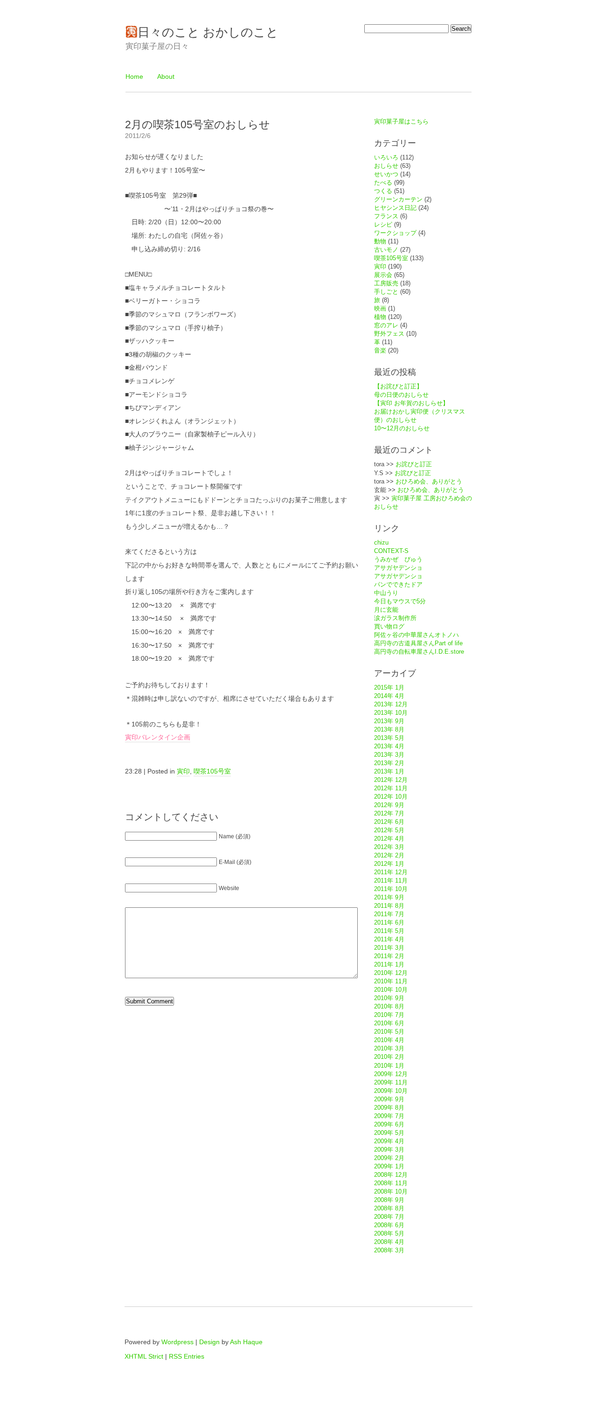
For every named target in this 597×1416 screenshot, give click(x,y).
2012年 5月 (389, 830)
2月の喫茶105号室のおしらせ (197, 124)
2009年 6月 (389, 1124)
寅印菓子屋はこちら (401, 121)
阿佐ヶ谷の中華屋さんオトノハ (416, 634)
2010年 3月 (389, 1048)
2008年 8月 (389, 1208)
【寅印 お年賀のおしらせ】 (411, 403)
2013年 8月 (389, 729)
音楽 (380, 350)
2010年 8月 (389, 1006)
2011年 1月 (389, 964)
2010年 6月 (389, 1023)
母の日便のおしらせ (401, 394)
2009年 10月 (391, 1090)
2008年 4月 (389, 1241)
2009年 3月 (389, 1149)
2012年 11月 (391, 788)
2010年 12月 (391, 972)
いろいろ (386, 157)
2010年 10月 (391, 989)
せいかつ (386, 174)
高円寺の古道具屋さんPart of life (418, 643)
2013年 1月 (389, 771)
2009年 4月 (389, 1141)
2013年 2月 (389, 763)
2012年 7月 (389, 813)
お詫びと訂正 (414, 464)
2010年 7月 (389, 1014)
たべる (383, 182)
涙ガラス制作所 (395, 618)
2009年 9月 (389, 1099)
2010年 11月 (391, 981)
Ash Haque (246, 1342)
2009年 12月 (391, 1074)
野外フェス (389, 333)
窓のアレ (386, 325)
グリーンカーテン (398, 199)
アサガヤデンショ (398, 567)
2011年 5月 (389, 930)
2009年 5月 (389, 1132)
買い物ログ (389, 626)
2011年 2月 (389, 956)
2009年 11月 (391, 1082)
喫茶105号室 (212, 771)
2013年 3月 (389, 754)
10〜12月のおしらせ (402, 428)
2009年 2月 (389, 1157)
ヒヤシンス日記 (395, 207)
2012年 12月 (391, 779)
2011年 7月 (389, 914)
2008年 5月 (389, 1233)
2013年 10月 (391, 712)
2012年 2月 (389, 855)
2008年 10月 (391, 1191)
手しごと (386, 291)
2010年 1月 (389, 1065)
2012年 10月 (391, 796)
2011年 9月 (389, 897)
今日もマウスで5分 (400, 601)
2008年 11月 (391, 1183)
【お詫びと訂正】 (398, 386)
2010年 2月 (389, 1056)
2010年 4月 (389, 1039)
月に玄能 (386, 609)
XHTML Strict (144, 1356)
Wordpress (177, 1342)
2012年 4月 (389, 838)
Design (209, 1342)
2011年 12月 (391, 872)
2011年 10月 (391, 888)
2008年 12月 (391, 1174)
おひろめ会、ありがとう (429, 481)
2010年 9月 (389, 998)
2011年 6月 (389, 922)
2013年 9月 (389, 721)
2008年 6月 (389, 1225)
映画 (380, 308)
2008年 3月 (389, 1250)
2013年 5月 (389, 737)
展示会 (383, 274)
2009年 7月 (389, 1115)
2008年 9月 (389, 1199)
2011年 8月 (389, 905)
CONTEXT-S (391, 550)
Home (134, 76)
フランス (386, 216)
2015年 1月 (389, 687)
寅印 (183, 771)
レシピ (383, 224)
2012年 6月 (389, 821)
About (165, 76)
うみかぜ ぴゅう (398, 559)
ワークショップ (395, 232)
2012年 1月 (389, 863)
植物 (380, 316)
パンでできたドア (398, 584)
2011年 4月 (389, 939)
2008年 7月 (389, 1216)
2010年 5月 (389, 1031)
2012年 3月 (389, 846)
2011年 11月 (391, 880)
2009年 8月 (389, 1107)
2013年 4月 (389, 746)
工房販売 (386, 283)
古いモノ (386, 249)
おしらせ (386, 165)
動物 (380, 241)
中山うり (386, 592)
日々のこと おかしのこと (208, 32)
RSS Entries (186, 1356)
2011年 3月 (389, 947)
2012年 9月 (389, 804)
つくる (383, 190)
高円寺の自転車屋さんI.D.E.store (419, 651)
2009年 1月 (389, 1166)
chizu (381, 542)
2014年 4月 (389, 695)
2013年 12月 (391, 704)
